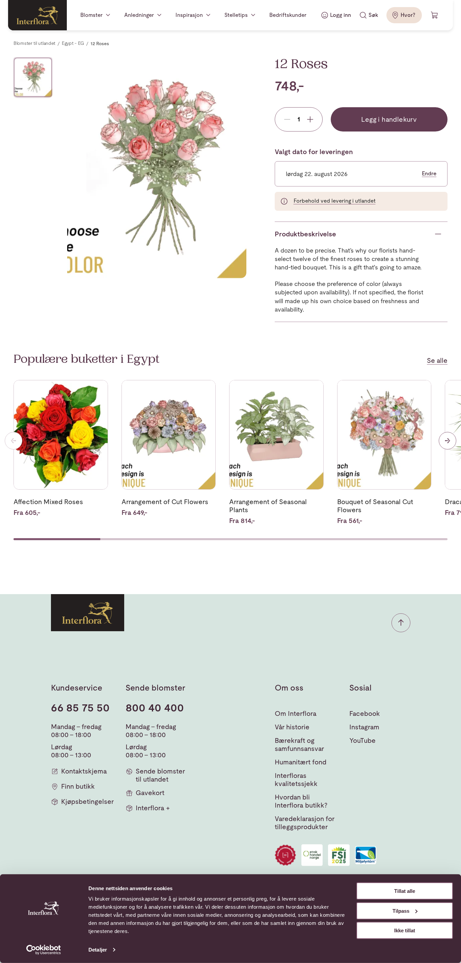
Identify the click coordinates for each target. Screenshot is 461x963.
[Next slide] (447, 440)
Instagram (364, 727)
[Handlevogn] (434, 15)
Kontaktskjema (84, 771)
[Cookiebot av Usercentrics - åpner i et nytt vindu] (43, 950)
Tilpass (400, 910)
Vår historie (292, 727)
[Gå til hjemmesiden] (37, 15)
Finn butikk (78, 786)
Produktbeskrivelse (305, 234)
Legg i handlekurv (389, 119)
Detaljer (97, 950)
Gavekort (150, 792)
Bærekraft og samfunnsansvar (299, 744)
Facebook (364, 713)
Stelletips (236, 15)
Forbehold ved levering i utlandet (335, 201)
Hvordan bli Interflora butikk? (301, 801)
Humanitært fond (300, 762)
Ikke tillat (404, 930)
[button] (400, 622)
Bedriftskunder (287, 15)
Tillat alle (404, 891)
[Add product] (310, 119)
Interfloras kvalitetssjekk (296, 779)
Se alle (437, 360)
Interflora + (153, 808)
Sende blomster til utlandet (160, 775)
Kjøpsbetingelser (87, 801)
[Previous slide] (13, 440)
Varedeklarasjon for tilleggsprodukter (304, 822)
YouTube (362, 740)
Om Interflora (296, 713)
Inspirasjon (189, 15)
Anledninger (139, 15)
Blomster (91, 15)
